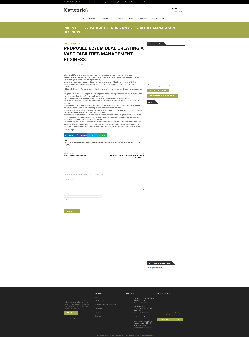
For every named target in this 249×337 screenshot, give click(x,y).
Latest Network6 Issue (101, 301)
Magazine (92, 18)
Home (83, 18)
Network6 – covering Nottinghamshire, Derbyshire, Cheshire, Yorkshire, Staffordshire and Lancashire (117, 2)
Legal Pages (125, 335)
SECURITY (67, 145)
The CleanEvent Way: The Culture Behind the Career (144, 299)
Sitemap (131, 335)
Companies (119, 18)
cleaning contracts (91, 142)
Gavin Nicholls (73, 65)
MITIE (138, 142)
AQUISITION (67, 142)
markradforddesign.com (147, 335)
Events (97, 312)
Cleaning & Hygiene (139, 312)
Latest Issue (175, 8)
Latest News (106, 18)
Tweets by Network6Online (155, 268)
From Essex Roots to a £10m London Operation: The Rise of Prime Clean (143, 308)
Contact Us (164, 18)
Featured (81, 43)
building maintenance (78, 142)
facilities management (120, 142)
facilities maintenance (105, 142)
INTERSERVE (132, 142)
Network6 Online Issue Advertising (105, 304)
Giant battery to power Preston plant (75, 155)
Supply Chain (142, 302)
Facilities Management (70, 43)
